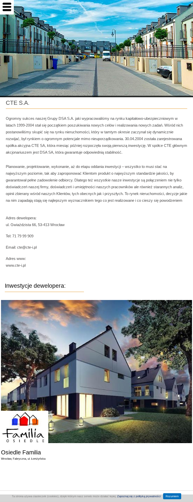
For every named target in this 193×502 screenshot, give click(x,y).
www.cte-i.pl (16, 265)
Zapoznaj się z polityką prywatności (139, 496)
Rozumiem (172, 496)
